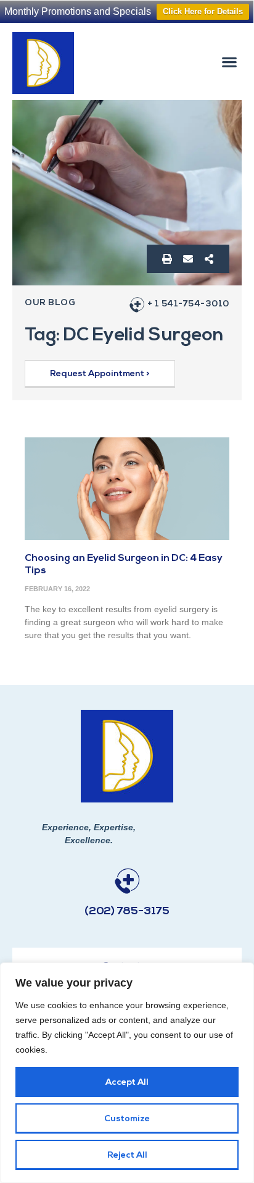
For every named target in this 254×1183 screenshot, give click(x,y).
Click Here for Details (203, 11)
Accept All (127, 1082)
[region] (127, 1072)
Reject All (127, 1155)
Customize (127, 1119)
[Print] (167, 259)
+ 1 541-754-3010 (188, 304)
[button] (230, 61)
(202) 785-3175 (127, 911)
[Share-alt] (209, 259)
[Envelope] (188, 259)
